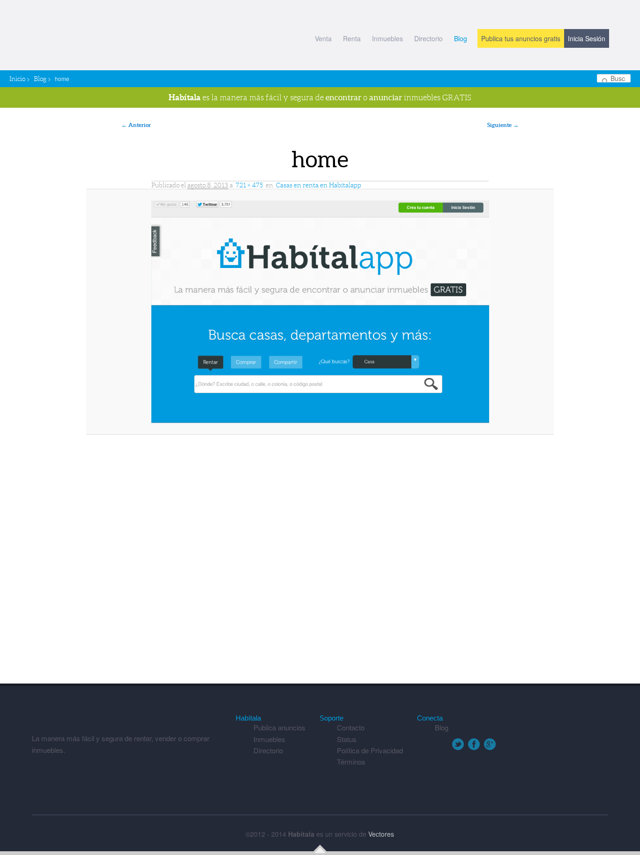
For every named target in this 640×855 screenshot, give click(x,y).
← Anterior (136, 125)
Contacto (351, 727)
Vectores (381, 834)
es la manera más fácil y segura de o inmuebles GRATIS (320, 97)
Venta (323, 38)
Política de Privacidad (370, 750)
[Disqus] (320, 563)
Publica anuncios (279, 727)
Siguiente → (503, 125)
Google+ (490, 744)
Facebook (474, 744)
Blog (460, 38)
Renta (352, 38)
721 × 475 (249, 185)
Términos (351, 761)
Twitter (458, 744)
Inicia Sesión (586, 38)
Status (347, 739)
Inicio (17, 78)
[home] (320, 312)
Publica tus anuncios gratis (520, 38)
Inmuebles (387, 38)
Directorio (428, 38)
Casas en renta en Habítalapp (318, 185)
